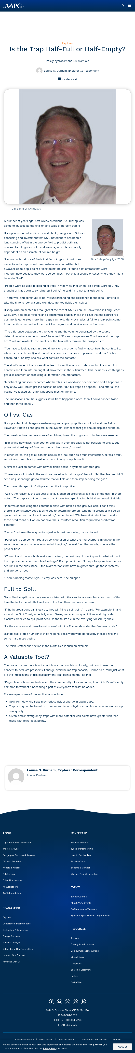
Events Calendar (79, 896)
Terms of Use (46, 1039)
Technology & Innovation (15, 930)
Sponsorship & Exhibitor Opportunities (90, 915)
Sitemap (116, 1039)
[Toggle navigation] (129, 6)
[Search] (123, 5)
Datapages (76, 963)
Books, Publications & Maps (85, 951)
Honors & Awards (12, 867)
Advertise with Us (12, 961)
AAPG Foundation (12, 893)
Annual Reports (10, 887)
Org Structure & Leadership (17, 842)
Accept (122, 1046)
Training (75, 938)
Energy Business (11, 936)
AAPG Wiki (76, 982)
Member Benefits (79, 842)
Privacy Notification (24, 1039)
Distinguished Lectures (82, 944)
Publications (9, 874)
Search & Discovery (81, 970)
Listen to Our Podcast (14, 955)
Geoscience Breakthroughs (17, 923)
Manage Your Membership (84, 874)
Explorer (7, 917)
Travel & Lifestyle (11, 942)
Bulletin (74, 976)
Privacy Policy (50, 1048)
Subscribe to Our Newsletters (18, 949)
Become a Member (80, 867)
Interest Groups (11, 849)
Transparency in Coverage (93, 1039)
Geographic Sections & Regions (19, 855)
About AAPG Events (81, 903)
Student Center (78, 861)
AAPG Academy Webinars (84, 909)
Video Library (77, 957)
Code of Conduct (66, 1039)
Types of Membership (82, 849)
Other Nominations (12, 880)
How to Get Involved (81, 855)
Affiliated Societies (12, 861)
